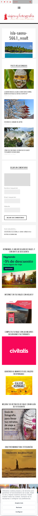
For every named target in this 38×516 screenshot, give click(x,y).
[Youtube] (11, 2)
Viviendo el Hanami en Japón (13, 122)
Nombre (11, 188)
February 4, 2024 (9, 154)
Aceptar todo (19, 503)
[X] (5, 2)
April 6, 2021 (8, 95)
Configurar (19, 512)
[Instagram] (8, 2)
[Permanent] (19, 88)
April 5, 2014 (8, 124)
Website (7, 206)
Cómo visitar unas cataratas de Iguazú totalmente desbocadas (17, 151)
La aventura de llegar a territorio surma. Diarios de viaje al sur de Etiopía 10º (18, 93)
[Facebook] (2, 2)
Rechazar (19, 507)
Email (10, 197)
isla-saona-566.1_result (18, 35)
